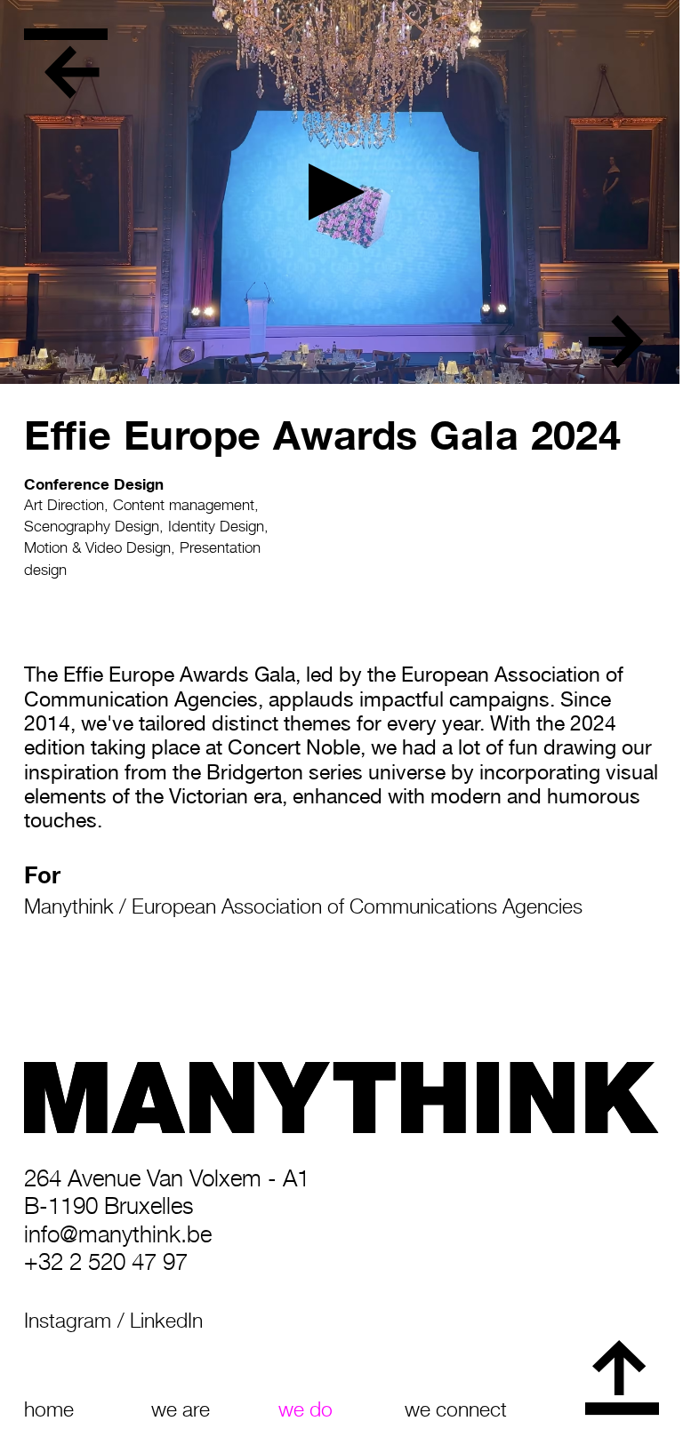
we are (180, 1409)
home (49, 1409)
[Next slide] (615, 341)
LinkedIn (166, 1320)
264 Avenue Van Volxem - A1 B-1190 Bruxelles (166, 1191)
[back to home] (65, 34)
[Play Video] (341, 192)
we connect (456, 1409)
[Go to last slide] (72, 72)
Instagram (67, 1320)
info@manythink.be (118, 1234)
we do (305, 1409)
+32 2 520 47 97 (106, 1261)
